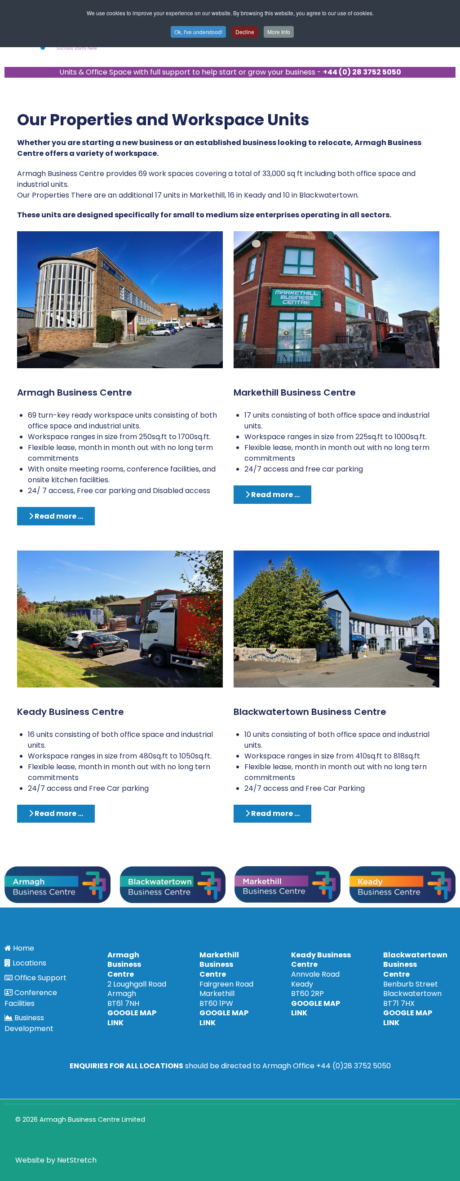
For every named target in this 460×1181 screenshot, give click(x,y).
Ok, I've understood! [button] (198, 31)
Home (23, 948)
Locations (29, 963)
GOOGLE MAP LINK (131, 1018)
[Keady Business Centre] (120, 618)
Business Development (28, 1023)
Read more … (58, 516)
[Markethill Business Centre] (336, 299)
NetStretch (77, 1160)
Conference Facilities (30, 998)
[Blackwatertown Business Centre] (336, 618)
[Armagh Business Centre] (120, 299)
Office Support (40, 978)
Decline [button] (244, 31)
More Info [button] (278, 31)
